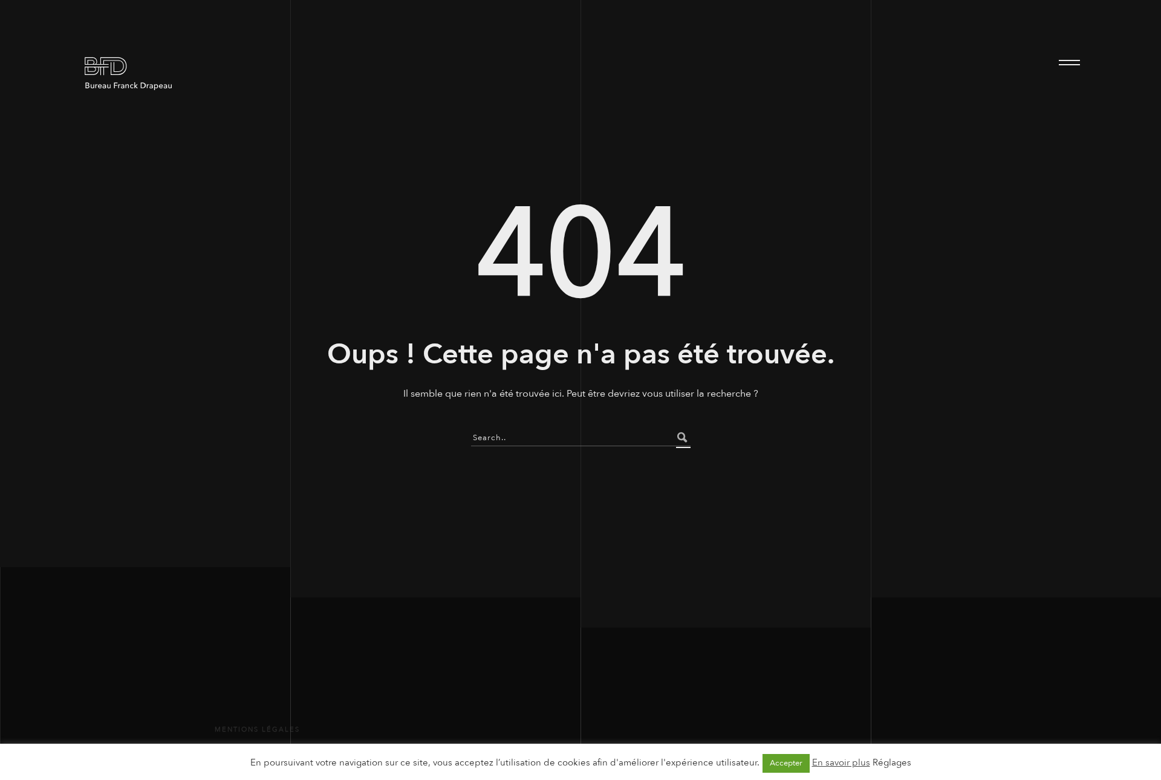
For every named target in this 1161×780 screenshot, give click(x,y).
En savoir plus (841, 762)
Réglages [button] (892, 762)
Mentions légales (257, 729)
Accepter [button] (786, 763)
